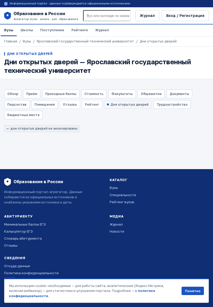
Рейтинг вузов (122, 202)
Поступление (52, 30)
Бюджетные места (23, 115)
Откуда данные (17, 266)
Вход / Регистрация (185, 15)
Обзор (12, 94)
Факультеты (122, 94)
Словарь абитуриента (23, 238)
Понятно (193, 291)
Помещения (45, 104)
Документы (179, 94)
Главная (10, 41)
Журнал (147, 15)
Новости (117, 231)
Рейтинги (79, 30)
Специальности (123, 195)
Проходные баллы (60, 94)
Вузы (8, 30)
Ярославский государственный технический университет (85, 41)
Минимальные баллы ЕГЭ (25, 224)
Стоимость (93, 94)
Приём (31, 94)
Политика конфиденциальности (31, 273)
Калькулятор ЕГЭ (18, 231)
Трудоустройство (172, 104)
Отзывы (10, 245)
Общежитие (151, 94)
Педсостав (16, 104)
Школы (27, 30)
